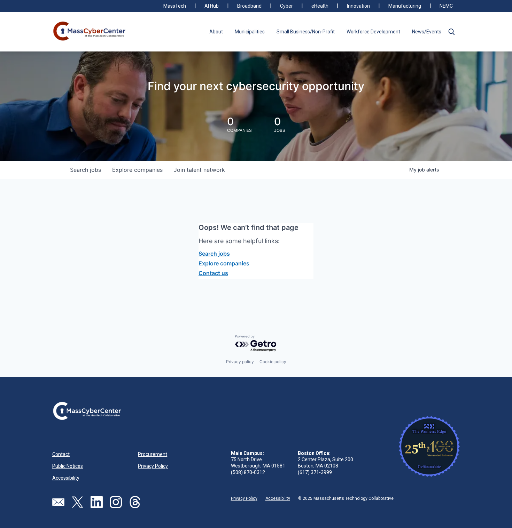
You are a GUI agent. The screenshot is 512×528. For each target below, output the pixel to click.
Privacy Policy (153, 466)
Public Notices (67, 466)
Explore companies (224, 263)
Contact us (213, 273)
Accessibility (65, 478)
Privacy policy (240, 361)
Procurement (152, 454)
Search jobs (214, 253)
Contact (61, 454)
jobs (85, 169)
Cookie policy (272, 361)
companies (137, 169)
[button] (451, 32)
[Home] (89, 32)
